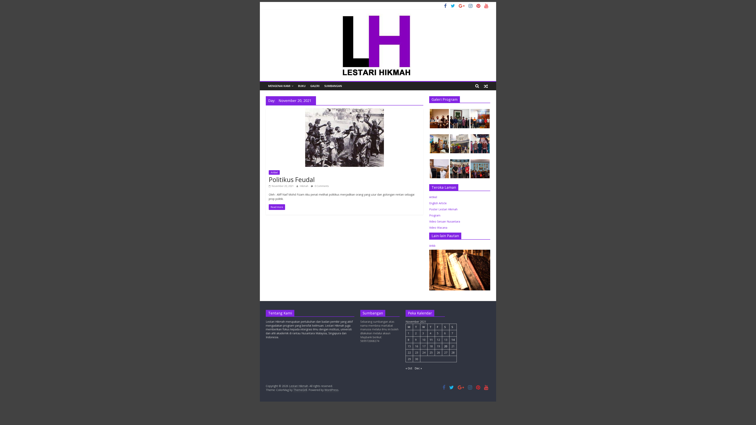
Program (434, 215)
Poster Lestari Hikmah (443, 209)
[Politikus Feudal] (344, 111)
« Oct (409, 368)
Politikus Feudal (292, 179)
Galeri (315, 86)
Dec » (418, 368)
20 (445, 346)
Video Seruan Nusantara (444, 221)
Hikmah (304, 186)
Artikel (274, 172)
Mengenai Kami (279, 86)
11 (431, 340)
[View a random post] (486, 86)
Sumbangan (333, 86)
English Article (438, 203)
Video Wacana (438, 227)
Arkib (432, 246)
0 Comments (321, 186)
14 (453, 340)
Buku (302, 86)
